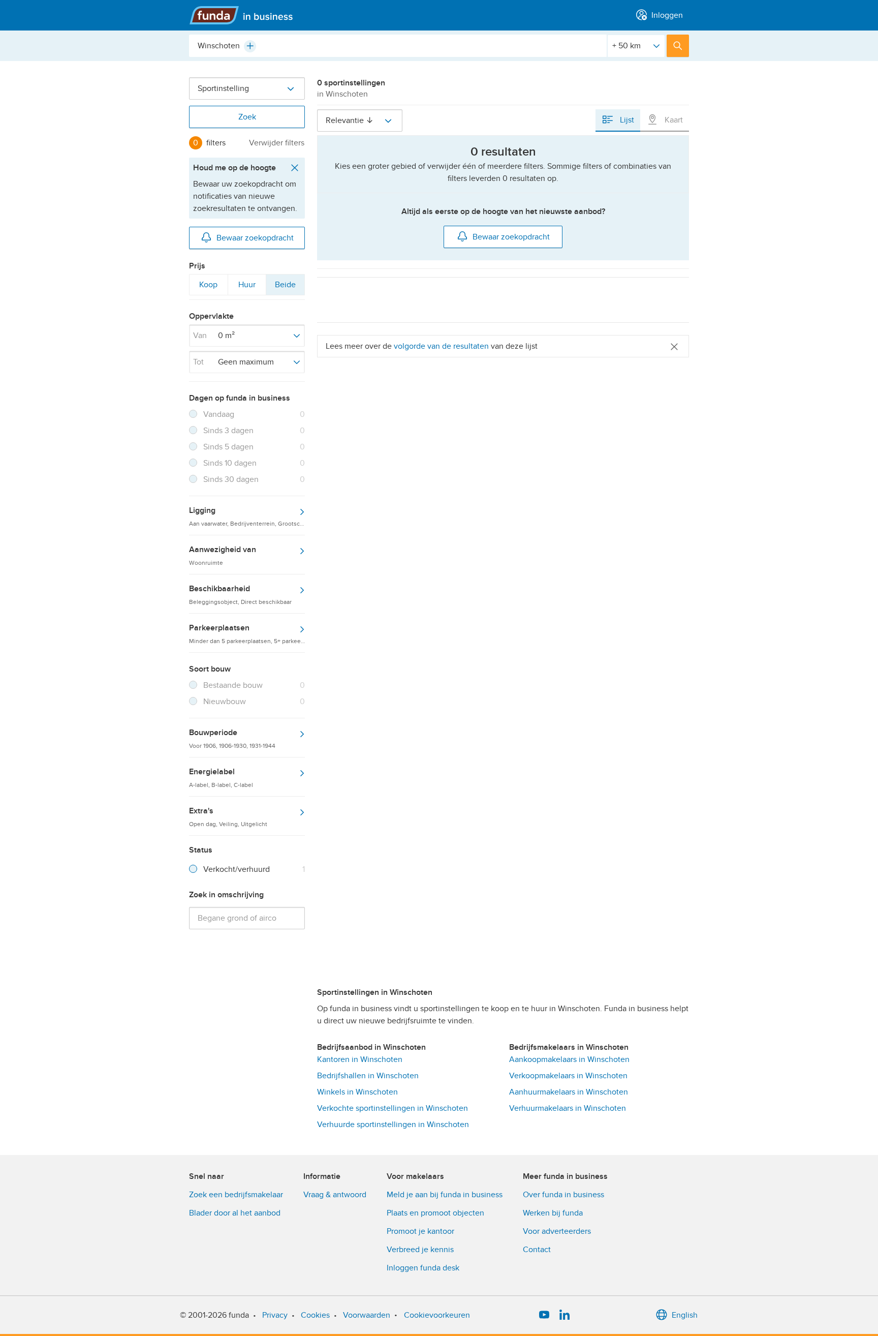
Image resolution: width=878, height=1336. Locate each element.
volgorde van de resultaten (441, 346)
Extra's (228, 816)
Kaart (673, 120)
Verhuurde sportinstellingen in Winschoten (393, 1124)
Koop (208, 287)
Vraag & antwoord (334, 1195)
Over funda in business (563, 1195)
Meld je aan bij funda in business (445, 1195)
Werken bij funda (553, 1213)
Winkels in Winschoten (357, 1092)
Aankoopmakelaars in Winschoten (569, 1059)
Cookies (315, 1315)
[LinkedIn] (564, 1315)
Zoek (247, 117)
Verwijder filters (276, 143)
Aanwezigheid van (222, 555)
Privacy (275, 1315)
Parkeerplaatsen (247, 633)
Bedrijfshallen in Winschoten (368, 1076)
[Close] (674, 346)
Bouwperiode (232, 738)
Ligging (247, 516)
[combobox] (398, 46)
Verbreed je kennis (420, 1249)
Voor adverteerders (557, 1231)
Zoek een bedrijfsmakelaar (236, 1195)
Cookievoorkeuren (437, 1315)
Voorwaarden (366, 1315)
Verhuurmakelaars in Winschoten (567, 1108)
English (685, 1315)
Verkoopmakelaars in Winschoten (568, 1076)
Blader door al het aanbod (234, 1213)
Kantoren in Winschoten (359, 1059)
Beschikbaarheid (240, 594)
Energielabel (221, 777)
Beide (285, 287)
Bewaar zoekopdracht (255, 238)
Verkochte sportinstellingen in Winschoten (392, 1108)
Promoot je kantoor (420, 1231)
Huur (247, 287)
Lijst (626, 120)
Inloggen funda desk (423, 1268)
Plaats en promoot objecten (435, 1213)
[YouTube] (544, 1315)
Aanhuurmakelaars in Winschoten (568, 1092)
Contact (537, 1249)
